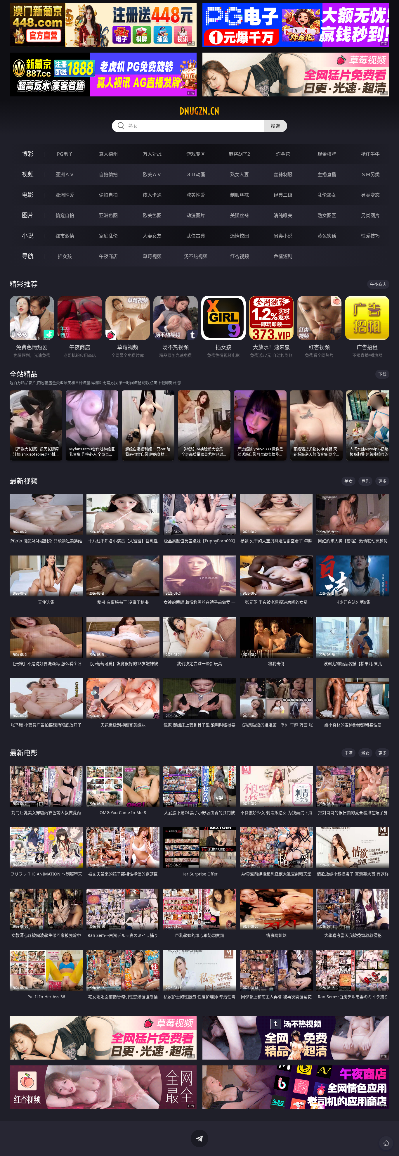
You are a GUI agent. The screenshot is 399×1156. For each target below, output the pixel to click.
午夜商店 (108, 256)
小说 (28, 236)
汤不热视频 (195, 256)
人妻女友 (152, 236)
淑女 (365, 753)
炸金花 (283, 154)
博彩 (28, 154)
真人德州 (108, 154)
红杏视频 (239, 256)
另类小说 (283, 236)
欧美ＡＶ (152, 174)
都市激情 (64, 236)
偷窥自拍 (64, 215)
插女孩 (65, 256)
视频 (28, 174)
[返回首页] (386, 1143)
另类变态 (370, 195)
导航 (28, 256)
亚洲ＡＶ (64, 174)
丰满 (348, 753)
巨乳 (365, 481)
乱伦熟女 (327, 195)
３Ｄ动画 (195, 174)
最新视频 (24, 481)
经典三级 (283, 195)
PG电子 (65, 154)
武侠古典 (195, 236)
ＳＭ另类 (370, 174)
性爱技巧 (370, 236)
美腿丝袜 (239, 215)
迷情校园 (239, 236)
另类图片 (370, 215)
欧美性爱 (195, 195)
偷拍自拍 (108, 195)
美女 (348, 481)
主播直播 (327, 174)
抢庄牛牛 (370, 154)
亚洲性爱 (64, 195)
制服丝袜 (239, 195)
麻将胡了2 (239, 154)
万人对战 (152, 154)
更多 (382, 481)
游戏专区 (195, 154)
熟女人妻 (239, 174)
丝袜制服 (283, 174)
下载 (382, 374)
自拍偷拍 (108, 174)
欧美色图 (152, 215)
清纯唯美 (283, 215)
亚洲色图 (108, 215)
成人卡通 (152, 195)
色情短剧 (283, 256)
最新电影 (24, 752)
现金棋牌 (327, 154)
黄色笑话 (327, 236)
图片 (28, 215)
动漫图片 (195, 215)
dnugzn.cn (199, 111)
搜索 (275, 126)
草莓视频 (152, 256)
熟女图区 (327, 215)
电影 (28, 195)
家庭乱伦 (108, 236)
